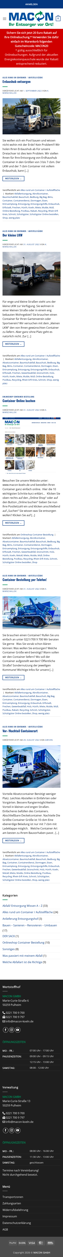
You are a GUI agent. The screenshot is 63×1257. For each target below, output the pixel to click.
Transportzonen (13, 1197)
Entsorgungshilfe (39, 203)
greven (49, 740)
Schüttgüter (23, 214)
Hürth (24, 207)
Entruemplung (10, 203)
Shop (5, 217)
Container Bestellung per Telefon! (25, 579)
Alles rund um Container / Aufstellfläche (23, 77)
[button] (31, 4)
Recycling (42, 210)
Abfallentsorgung (22, 193)
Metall (19, 555)
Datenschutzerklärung (17, 1223)
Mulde (45, 207)
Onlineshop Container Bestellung (18, 396)
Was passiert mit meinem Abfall (23, 956)
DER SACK (9, 936)
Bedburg (34, 197)
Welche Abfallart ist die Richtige (22, 962)
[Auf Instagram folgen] (11, 1030)
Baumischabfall (10, 197)
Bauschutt (24, 197)
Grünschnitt (43, 372)
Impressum (10, 1216)
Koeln (31, 207)
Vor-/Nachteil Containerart (20, 730)
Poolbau (25, 210)
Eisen (44, 200)
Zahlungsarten (12, 1203)
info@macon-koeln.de (19, 1021)
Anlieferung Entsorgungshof (20, 919)
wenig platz (14, 217)
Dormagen (36, 200)
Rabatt (33, 210)
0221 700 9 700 (15, 1013)
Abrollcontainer (40, 193)
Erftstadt (7, 207)
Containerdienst (21, 200)
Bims (50, 197)
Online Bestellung (11, 210)
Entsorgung (24, 203)
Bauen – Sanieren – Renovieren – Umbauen (30, 925)
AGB (5, 1229)
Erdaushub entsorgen (17, 81)
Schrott (12, 214)
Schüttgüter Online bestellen (44, 214)
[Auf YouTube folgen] (17, 1030)
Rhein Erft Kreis (29, 379)
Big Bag (43, 197)
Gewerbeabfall (28, 372)
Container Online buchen (19, 400)
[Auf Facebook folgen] (5, 1030)
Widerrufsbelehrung (15, 1210)
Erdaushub (53, 203)
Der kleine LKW (12, 235)
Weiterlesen (13, 178)
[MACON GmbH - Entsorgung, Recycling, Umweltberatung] (31, 19)
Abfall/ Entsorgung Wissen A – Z (22, 906)
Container (7, 200)
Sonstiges (9, 949)
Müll (51, 207)
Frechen (16, 207)
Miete (38, 207)
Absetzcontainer (11, 362)
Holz (52, 372)
